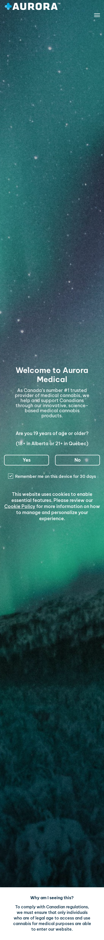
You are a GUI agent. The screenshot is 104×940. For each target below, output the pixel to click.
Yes (27, 460)
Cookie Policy (19, 506)
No (77, 460)
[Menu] (97, 16)
